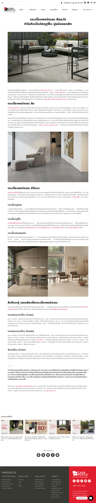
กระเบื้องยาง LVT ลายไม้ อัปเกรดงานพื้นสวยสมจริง (59, 438)
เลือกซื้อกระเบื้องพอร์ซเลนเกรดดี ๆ (56, 99)
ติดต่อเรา (75, 10)
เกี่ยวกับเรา (32, 10)
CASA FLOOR (40, 476)
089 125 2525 (79, 486)
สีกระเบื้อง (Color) (17, 349)
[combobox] (15, 2)
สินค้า (21, 10)
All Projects (87, 10)
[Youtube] (85, 480)
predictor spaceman (15, 398)
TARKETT (54, 476)
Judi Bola (40, 340)
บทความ (64, 10)
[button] (38, 455)
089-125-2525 (79, 3)
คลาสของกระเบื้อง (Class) (20, 314)
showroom (67, 3)
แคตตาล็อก (53, 10)
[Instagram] (81, 480)
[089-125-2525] (73, 3)
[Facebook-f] (74, 480)
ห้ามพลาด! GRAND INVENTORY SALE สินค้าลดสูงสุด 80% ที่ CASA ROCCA (36, 438)
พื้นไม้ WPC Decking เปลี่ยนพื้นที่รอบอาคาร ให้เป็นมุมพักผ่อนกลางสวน (12, 438)
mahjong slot (12, 405)
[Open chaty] (90, 498)
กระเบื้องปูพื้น (14, 219)
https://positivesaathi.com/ (48, 125)
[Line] (77, 480)
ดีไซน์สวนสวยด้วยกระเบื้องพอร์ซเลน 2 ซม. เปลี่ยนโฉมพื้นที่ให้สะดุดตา (83, 438)
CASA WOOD (23, 476)
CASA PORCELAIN (8, 476)
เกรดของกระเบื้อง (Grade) (21, 331)
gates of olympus (14, 402)
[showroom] (61, 3)
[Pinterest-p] (89, 480)
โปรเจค (43, 10)
